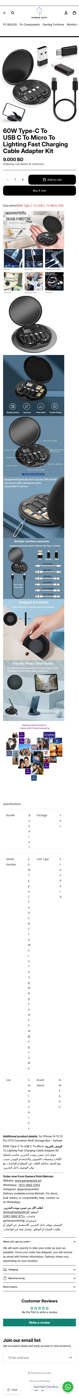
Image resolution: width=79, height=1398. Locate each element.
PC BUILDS (10, 24)
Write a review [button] (39, 1322)
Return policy (10, 1286)
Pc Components (30, 24)
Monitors (72, 24)
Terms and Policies (39, 1381)
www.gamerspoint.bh (28, 1180)
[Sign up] (70, 1358)
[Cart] (74, 13)
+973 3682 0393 (29, 1185)
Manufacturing (16, 1278)
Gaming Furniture (53, 24)
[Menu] (4, 12)
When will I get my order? (16, 1241)
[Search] (12, 13)
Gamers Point (44, 1373)
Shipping (13, 1269)
